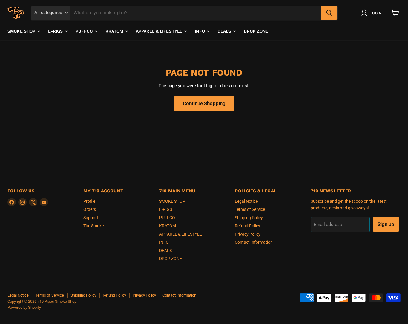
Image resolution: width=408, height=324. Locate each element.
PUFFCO (85, 31)
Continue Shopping (204, 103)
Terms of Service (250, 209)
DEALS (224, 31)
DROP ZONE (256, 31)
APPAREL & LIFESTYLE (160, 31)
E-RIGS (56, 31)
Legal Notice (246, 201)
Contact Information (254, 242)
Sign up (386, 224)
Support (90, 217)
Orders (89, 209)
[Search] (329, 13)
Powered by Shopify (24, 307)
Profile (89, 201)
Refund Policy (247, 225)
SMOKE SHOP (22, 31)
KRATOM (115, 31)
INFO (200, 31)
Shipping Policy (249, 217)
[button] (372, 12)
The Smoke (93, 225)
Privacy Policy (247, 234)
